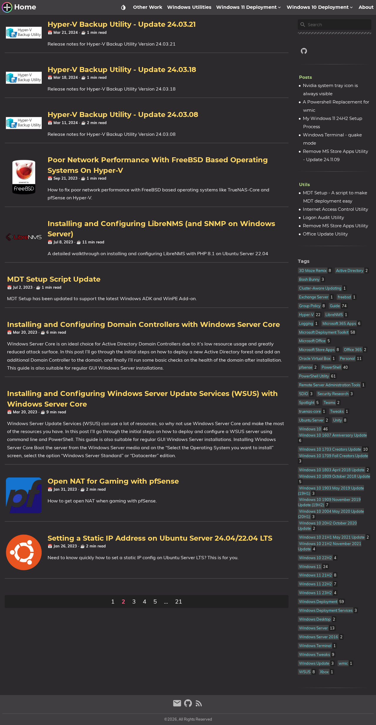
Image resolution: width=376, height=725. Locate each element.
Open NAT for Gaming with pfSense (113, 481)
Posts (305, 77)
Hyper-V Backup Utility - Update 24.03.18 (122, 69)
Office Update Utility (325, 234)
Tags (304, 261)
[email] (177, 705)
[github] (334, 51)
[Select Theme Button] (123, 7)
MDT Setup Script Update (53, 279)
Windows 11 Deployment (246, 7)
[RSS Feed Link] (199, 705)
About (366, 7)
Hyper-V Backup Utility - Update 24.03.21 (122, 24)
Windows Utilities (189, 7)
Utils (304, 185)
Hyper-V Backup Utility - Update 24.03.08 (123, 114)
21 (178, 601)
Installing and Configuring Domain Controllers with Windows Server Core (143, 324)
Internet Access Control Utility (335, 209)
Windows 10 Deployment (318, 7)
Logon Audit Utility (323, 218)
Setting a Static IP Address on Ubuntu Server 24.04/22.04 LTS (160, 538)
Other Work (147, 7)
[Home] (7, 7)
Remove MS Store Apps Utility (335, 226)
